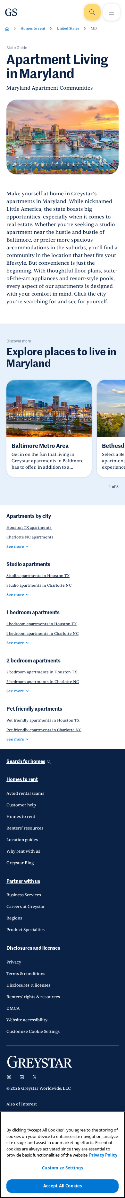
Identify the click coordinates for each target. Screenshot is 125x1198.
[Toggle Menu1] (111, 12)
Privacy (13, 962)
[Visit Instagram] (9, 1076)
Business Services (23, 895)
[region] (62, 1155)
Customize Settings (62, 1168)
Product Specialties (25, 929)
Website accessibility (26, 1020)
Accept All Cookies (62, 1186)
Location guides (22, 839)
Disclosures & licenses (28, 985)
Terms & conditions (25, 973)
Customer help (21, 805)
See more (15, 546)
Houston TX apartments (29, 527)
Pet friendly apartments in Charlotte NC (43, 729)
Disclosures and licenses (33, 948)
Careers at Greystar (25, 906)
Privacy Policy (103, 1155)
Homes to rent (33, 28)
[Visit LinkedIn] (21, 1076)
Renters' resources (24, 828)
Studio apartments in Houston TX (38, 575)
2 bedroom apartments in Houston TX (41, 672)
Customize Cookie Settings (33, 1031)
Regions (14, 918)
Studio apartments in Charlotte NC (38, 585)
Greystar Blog (20, 862)
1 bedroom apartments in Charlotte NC (42, 633)
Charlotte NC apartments (30, 537)
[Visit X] (34, 1076)
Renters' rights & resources (33, 996)
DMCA (13, 1008)
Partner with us (23, 881)
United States (68, 28)
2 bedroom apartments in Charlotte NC (42, 681)
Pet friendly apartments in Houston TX (42, 720)
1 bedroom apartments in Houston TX (41, 623)
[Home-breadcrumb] (7, 29)
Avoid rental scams (25, 793)
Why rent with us (23, 851)
